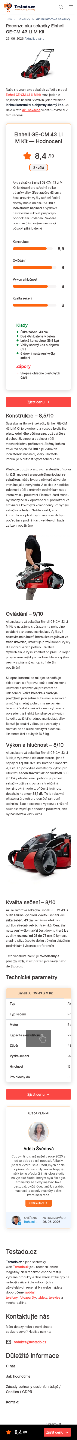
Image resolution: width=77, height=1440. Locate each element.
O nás (10, 1366)
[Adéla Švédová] (38, 1132)
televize (54, 1297)
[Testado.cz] (19, 7)
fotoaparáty (27, 1297)
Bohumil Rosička (31, 1222)
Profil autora (36, 1203)
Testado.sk (21, 1267)
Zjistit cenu (35, 402)
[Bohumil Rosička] (16, 1220)
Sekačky (24, 19)
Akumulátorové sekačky (53, 19)
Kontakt (12, 1402)
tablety (42, 1297)
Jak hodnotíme (18, 1376)
